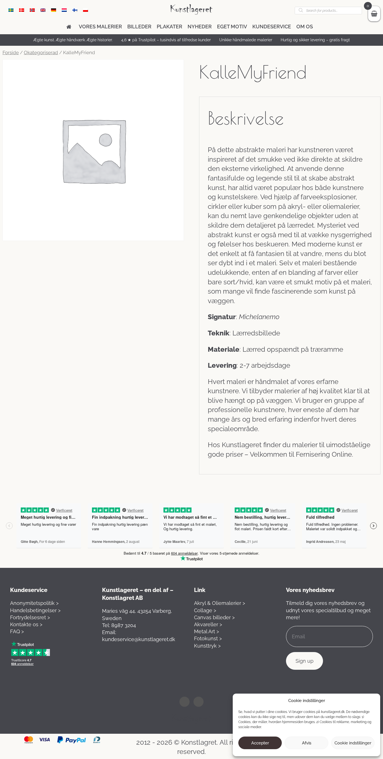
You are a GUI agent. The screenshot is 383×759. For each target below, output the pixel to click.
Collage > (205, 610)
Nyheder (200, 26)
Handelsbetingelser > (35, 610)
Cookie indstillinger (352, 743)
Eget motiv (232, 26)
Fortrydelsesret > (30, 617)
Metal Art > (206, 631)
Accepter (260, 743)
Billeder (139, 26)
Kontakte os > (26, 624)
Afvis (306, 743)
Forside (11, 52)
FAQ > (17, 631)
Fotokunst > (208, 638)
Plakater (169, 26)
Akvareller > (208, 624)
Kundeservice (271, 26)
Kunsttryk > (207, 646)
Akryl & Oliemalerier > (219, 603)
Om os (304, 26)
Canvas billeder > (214, 617)
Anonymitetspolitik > (34, 603)
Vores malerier (100, 26)
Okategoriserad (41, 52)
